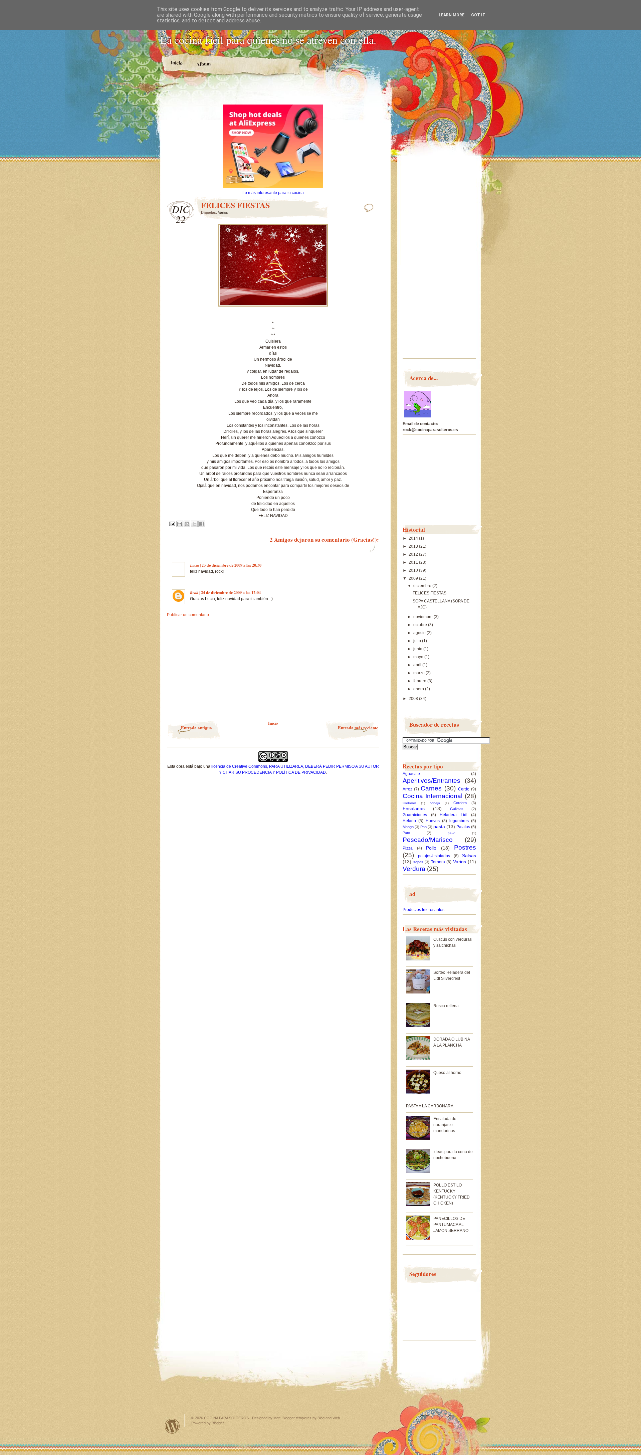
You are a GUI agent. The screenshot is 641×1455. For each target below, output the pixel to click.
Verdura (414, 868)
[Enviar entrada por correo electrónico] (172, 523)
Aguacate (411, 773)
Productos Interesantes (423, 909)
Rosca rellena (446, 1006)
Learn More (451, 15)
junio (418, 649)
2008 (414, 698)
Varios (223, 212)
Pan (423, 827)
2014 (414, 538)
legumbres (459, 821)
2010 (414, 570)
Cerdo (463, 789)
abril (417, 665)
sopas (418, 862)
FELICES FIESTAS (429, 593)
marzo (419, 673)
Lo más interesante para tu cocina (273, 192)
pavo (451, 833)
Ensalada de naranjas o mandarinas (444, 1124)
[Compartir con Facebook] (201, 524)
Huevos (433, 821)
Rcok (194, 592)
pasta (439, 826)
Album (203, 63)
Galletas (456, 809)
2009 (414, 578)
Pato (406, 833)
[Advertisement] (273, 93)
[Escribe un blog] (187, 524)
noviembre (423, 616)
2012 (414, 554)
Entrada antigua (196, 727)
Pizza (408, 848)
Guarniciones (415, 814)
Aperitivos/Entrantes (431, 780)
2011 (414, 562)
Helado (409, 821)
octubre (420, 624)
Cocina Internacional (432, 795)
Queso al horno (447, 1072)
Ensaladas (414, 808)
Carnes (431, 788)
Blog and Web (328, 1418)
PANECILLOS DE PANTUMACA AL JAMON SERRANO (450, 1224)
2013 (414, 546)
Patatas (463, 827)
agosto (420, 632)
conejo (435, 803)
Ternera (438, 862)
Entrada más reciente (358, 727)
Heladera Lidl (453, 814)
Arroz (407, 789)
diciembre (422, 585)
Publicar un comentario (188, 614)
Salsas (469, 855)
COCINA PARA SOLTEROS (226, 1418)
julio (417, 641)
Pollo (431, 848)
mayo (418, 657)
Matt (276, 1418)
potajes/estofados (434, 856)
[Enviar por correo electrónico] (179, 524)
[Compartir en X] (194, 524)
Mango (408, 827)
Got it (478, 15)
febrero (420, 681)
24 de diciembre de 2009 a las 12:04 (231, 592)
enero (419, 689)
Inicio (176, 62)
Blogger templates (296, 1418)
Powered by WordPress (172, 1426)
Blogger (218, 1423)
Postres (465, 847)
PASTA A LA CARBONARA (429, 1106)
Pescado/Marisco (428, 839)
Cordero (460, 803)
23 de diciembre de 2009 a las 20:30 (231, 565)
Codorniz (409, 803)
